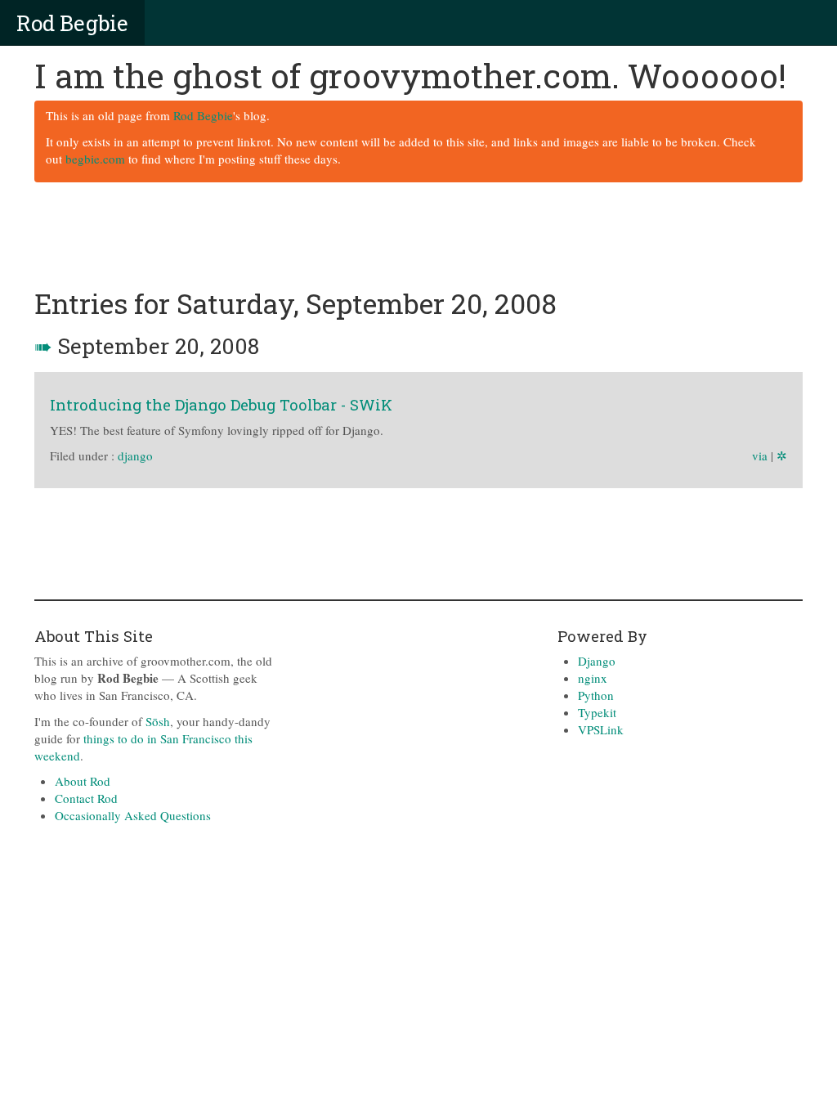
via (760, 455)
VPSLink (601, 729)
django (135, 455)
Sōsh (157, 721)
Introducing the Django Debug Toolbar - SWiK (221, 404)
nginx (592, 678)
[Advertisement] (418, 236)
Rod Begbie (72, 23)
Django (596, 661)
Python (596, 695)
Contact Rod (86, 798)
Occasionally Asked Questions (133, 815)
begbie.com (95, 158)
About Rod (82, 781)
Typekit (597, 712)
